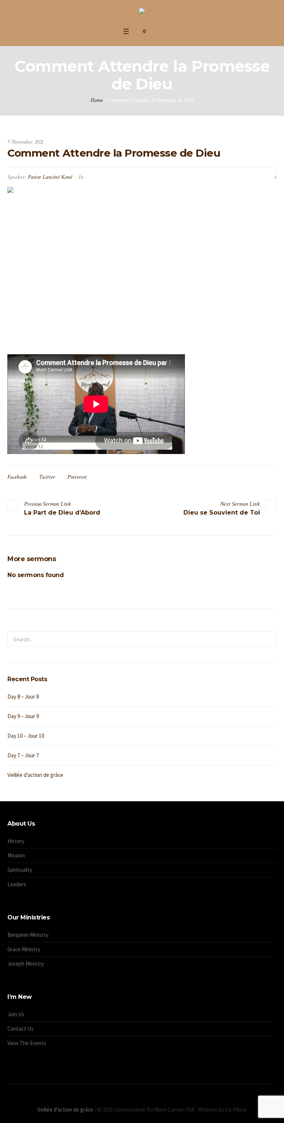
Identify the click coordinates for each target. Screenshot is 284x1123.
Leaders (16, 884)
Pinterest (77, 477)
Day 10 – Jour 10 (25, 735)
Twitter (47, 477)
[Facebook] (138, 1098)
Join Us (15, 1014)
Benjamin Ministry (27, 934)
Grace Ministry (23, 949)
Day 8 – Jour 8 (23, 696)
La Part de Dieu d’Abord (62, 512)
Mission (16, 855)
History (15, 840)
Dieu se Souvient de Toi (221, 512)
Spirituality (19, 869)
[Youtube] (146, 1098)
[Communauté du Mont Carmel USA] (142, 12)
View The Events (26, 1043)
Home (97, 100)
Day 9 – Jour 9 (23, 716)
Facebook (17, 477)
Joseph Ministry (25, 963)
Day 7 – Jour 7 (23, 755)
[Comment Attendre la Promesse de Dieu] (142, 265)
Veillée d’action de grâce (35, 774)
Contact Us (20, 1028)
